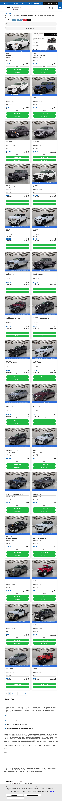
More (17, 66)
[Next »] (25, 693)
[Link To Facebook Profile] (25, 784)
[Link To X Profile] (28, 784)
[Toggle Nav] (60, 7)
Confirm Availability (17, 72)
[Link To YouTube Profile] (31, 784)
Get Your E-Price (17, 69)
